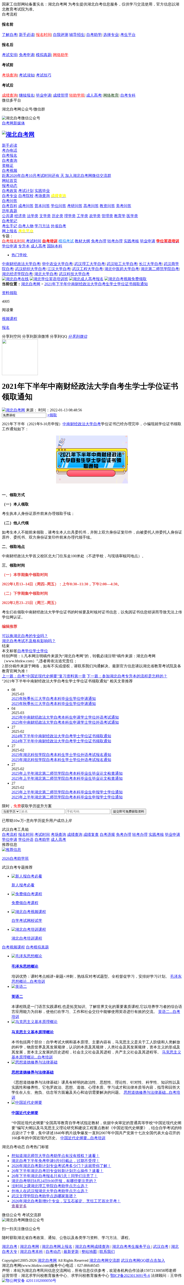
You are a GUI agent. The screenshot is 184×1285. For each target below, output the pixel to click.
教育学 (120, 216)
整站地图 (89, 1252)
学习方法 (42, 226)
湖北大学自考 (45, 274)
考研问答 (74, 206)
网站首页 (9, 181)
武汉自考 (160, 1246)
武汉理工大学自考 (89, 264)
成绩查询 (9, 95)
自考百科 (9, 206)
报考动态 (9, 186)
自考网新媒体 (13, 123)
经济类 (20, 216)
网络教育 (111, 95)
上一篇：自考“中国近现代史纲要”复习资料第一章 (44, 676)
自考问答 (9, 201)
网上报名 (9, 231)
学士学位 (40, 651)
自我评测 (60, 35)
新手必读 (26, 35)
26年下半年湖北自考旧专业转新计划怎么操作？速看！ (58, 1171)
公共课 (7, 216)
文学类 (45, 216)
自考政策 (9, 191)
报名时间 (43, 35)
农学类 (95, 216)
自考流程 (9, 834)
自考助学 (94, 35)
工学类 (82, 216)
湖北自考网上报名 (57, 1246)
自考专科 (128, 95)
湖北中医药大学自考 (121, 269)
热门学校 (19, 255)
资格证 (7, 165)
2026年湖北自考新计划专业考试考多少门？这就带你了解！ (61, 1166)
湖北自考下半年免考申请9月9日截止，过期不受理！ (56, 1161)
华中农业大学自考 (57, 264)
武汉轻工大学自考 (122, 264)
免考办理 (98, 241)
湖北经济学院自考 (17, 274)
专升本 (24, 246)
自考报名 (9, 155)
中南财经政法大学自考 (21, 264)
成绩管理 (60, 95)
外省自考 (58, 226)
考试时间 (33, 241)
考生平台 (128, 35)
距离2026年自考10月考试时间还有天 (33, 176)
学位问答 (58, 206)
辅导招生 (77, 35)
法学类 (32, 216)
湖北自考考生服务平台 (131, 1246)
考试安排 (9, 55)
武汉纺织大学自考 (30, 269)
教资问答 (107, 206)
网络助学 (60, 55)
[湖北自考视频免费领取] (125, 279)
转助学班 (77, 95)
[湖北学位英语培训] (49, 279)
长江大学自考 (150, 264)
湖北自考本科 (31, 1252)
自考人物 (26, 226)
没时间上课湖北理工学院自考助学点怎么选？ (50, 1186)
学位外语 (26, 839)
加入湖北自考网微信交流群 (88, 176)
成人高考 (94, 95)
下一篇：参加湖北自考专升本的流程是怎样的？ (127, 676)
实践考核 (131, 241)
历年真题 (9, 211)
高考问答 (91, 206)
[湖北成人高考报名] (86, 279)
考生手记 (9, 226)
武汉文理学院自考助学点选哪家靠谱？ (44, 1196)
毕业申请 (43, 95)
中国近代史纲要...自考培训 (82, 1138)
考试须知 (26, 75)
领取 (52, 415)
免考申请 (26, 55)
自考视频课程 (13, 947)
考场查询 (9, 75)
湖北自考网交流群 (104, 1260)
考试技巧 (43, 75)
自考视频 (9, 171)
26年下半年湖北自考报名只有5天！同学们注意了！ (55, 1176)
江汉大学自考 (58, 269)
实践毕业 (42, 191)
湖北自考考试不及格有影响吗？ (29, 641)
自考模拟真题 (37, 947)
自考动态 (53, 1252)
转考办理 (115, 241)
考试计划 (26, 191)
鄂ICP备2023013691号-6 (130, 1275)
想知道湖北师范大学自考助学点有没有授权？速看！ (56, 1156)
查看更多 (19, 1206)
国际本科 (54, 246)
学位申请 (9, 246)
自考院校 (26, 196)
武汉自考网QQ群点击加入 (143, 1260)
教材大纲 (82, 241)
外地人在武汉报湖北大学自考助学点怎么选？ (50, 1191)
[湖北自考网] (18, 134)
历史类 (57, 216)
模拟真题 (43, 55)
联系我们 (107, 1252)
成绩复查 (91, 834)
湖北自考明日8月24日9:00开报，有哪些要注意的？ (54, 1181)
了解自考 (9, 35)
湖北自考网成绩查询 (92, 1246)
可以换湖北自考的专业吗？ (25, 636)
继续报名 (26, 95)
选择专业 (111, 35)
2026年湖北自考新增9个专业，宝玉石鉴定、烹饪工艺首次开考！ (66, 1201)
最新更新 (71, 1252)
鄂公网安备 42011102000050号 (31, 1281)
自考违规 (107, 834)
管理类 (107, 216)
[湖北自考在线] (15, 279)
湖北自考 (9, 1246)
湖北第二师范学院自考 (160, 269)
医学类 (132, 216)
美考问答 (123, 206)
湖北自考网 (30, 284)
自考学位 (25, 651)
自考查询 (9, 160)
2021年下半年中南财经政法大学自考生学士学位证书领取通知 (96, 284)
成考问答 (26, 206)
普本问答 (42, 206)
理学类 (70, 216)
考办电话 (9, 150)
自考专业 (9, 196)
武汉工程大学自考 (87, 269)
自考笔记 (9, 221)
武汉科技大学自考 (74, 274)
